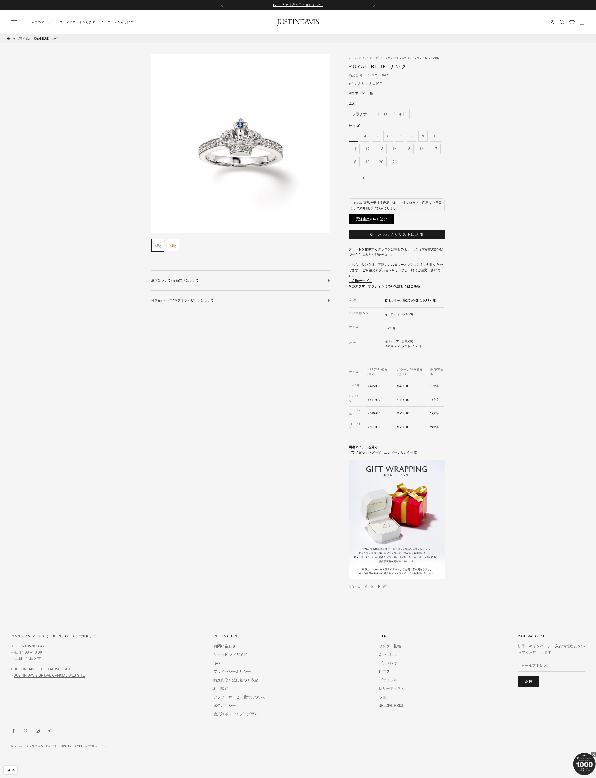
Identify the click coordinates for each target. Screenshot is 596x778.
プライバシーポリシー (232, 671)
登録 (529, 682)
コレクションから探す (117, 22)
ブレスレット (390, 663)
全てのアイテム (42, 22)
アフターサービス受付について (239, 697)
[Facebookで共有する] (366, 587)
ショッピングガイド (230, 654)
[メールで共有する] (385, 587)
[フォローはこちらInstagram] (37, 730)
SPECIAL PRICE (391, 705)
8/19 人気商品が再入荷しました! (298, 5)
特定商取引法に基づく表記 (235, 680)
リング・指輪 (390, 646)
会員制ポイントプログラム (235, 714)
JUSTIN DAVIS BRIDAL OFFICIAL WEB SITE (49, 675)
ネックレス (388, 654)
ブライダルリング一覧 (365, 452)
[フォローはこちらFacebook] (13, 730)
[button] (10, 770)
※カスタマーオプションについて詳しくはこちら (384, 286)
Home (11, 38)
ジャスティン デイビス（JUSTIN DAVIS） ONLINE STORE (394, 57)
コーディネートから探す (78, 22)
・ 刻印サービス (360, 281)
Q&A (217, 663)
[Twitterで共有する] (372, 587)
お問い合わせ (224, 646)
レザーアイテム (392, 688)
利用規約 (220, 688)
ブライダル (24, 38)
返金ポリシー (224, 705)
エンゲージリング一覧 (400, 452)
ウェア (384, 697)
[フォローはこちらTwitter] (25, 730)
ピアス (384, 671)
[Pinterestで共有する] (379, 587)
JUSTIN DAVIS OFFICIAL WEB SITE (42, 669)
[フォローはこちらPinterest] (49, 730)
